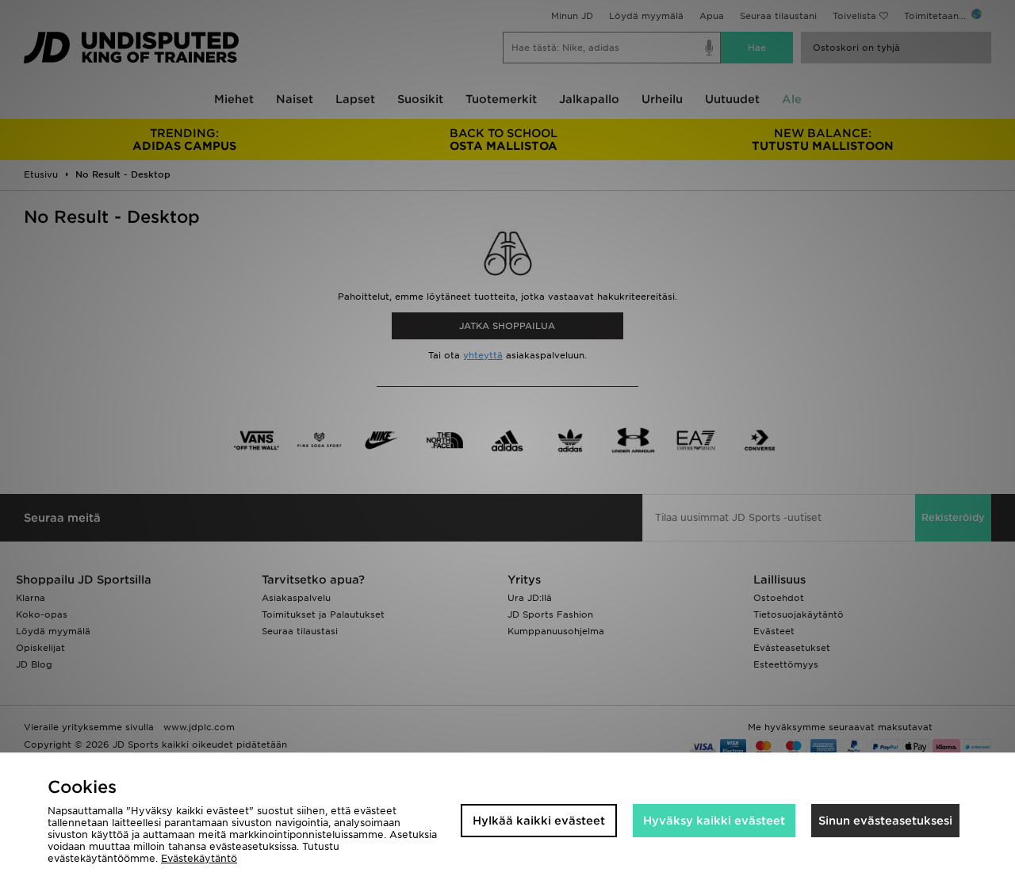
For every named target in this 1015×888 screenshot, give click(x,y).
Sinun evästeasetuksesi (885, 820)
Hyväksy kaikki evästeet (714, 820)
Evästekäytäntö (199, 858)
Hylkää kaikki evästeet (539, 820)
